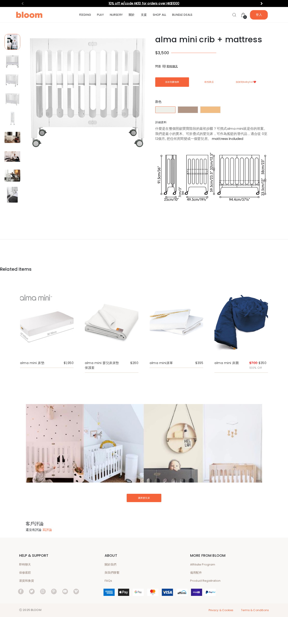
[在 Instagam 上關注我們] (43, 591)
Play (100, 15)
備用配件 (196, 572)
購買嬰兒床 (144, 498)
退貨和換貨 (26, 581)
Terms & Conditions (255, 610)
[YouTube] (65, 591)
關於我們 (111, 564)
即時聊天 (172, 66)
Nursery (116, 15)
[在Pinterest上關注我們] (54, 591)
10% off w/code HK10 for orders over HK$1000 (144, 3)
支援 (144, 15)
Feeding (85, 15)
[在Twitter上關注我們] (32, 591)
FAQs (108, 581)
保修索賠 (25, 572)
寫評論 (47, 530)
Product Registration (205, 581)
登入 (259, 15)
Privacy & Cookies (221, 610)
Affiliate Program (202, 564)
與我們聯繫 (112, 572)
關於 (132, 15)
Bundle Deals (182, 15)
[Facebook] (21, 591)
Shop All (159, 15)
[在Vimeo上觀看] (76, 591)
